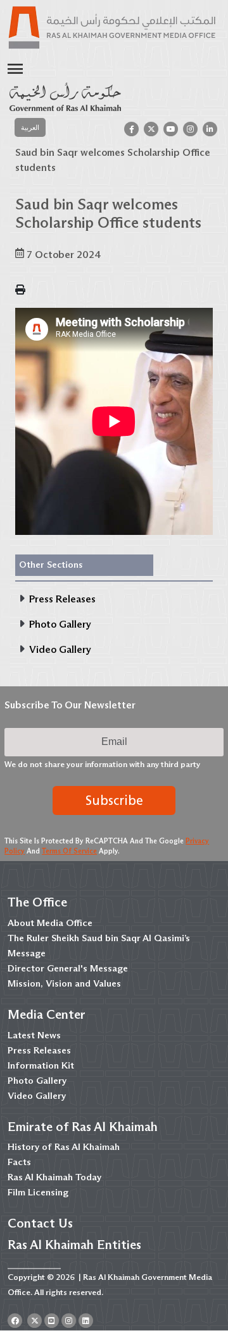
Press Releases (39, 1050)
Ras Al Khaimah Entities (74, 1244)
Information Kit (41, 1065)
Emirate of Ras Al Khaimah (83, 1126)
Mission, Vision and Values (64, 983)
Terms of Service (69, 851)
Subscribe (114, 800)
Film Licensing (38, 1192)
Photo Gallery (37, 1080)
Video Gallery (37, 1095)
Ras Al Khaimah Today (54, 1177)
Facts (19, 1162)
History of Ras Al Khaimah (64, 1146)
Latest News (34, 1035)
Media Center (47, 1014)
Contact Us (40, 1223)
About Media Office (50, 923)
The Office (37, 902)
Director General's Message (68, 968)
